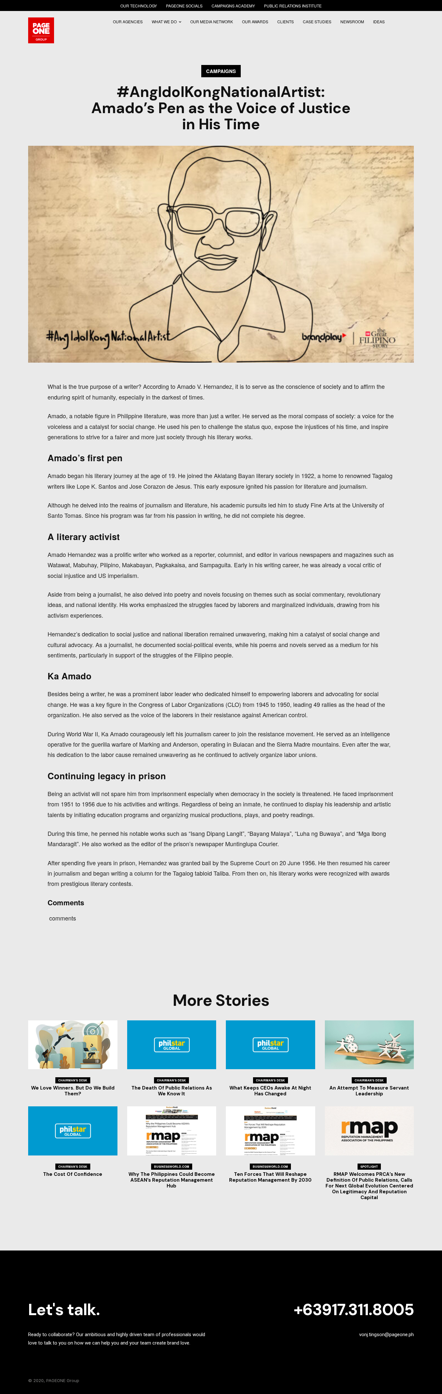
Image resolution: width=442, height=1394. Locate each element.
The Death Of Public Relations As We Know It (171, 1091)
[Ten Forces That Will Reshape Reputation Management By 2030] (270, 1130)
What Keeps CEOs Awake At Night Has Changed (270, 1091)
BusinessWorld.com (171, 1167)
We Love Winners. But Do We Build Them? (73, 1091)
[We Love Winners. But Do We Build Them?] (72, 1044)
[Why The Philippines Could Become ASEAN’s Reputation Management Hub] (171, 1130)
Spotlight (369, 1167)
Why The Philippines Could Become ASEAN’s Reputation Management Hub (171, 1180)
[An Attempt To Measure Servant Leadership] (369, 1044)
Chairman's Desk (72, 1080)
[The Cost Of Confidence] (72, 1130)
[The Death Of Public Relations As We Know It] (171, 1044)
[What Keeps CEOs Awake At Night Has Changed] (270, 1044)
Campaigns (221, 71)
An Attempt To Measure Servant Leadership (369, 1091)
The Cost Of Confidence (72, 1174)
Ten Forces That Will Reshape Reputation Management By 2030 (270, 1177)
